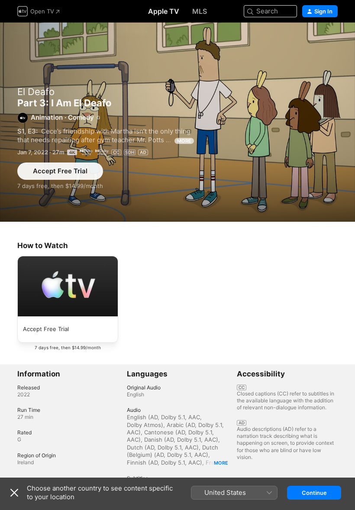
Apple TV (163, 11)
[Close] (14, 493)
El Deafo (36, 91)
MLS (199, 11)
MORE (184, 141)
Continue (314, 492)
